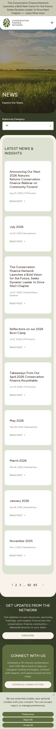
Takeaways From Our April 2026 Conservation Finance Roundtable (27, 376)
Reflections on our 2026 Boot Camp (26, 331)
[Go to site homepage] (15, 23)
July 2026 (16, 227)
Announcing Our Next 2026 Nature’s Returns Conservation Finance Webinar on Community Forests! (25, 179)
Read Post (16, 201)
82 (29, 585)
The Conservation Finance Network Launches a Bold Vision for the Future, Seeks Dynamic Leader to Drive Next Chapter (27, 276)
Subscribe (28, 635)
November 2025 (21, 541)
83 (35, 585)
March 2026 (18, 460)
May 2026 (17, 420)
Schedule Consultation (28, 684)
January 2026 (19, 501)
